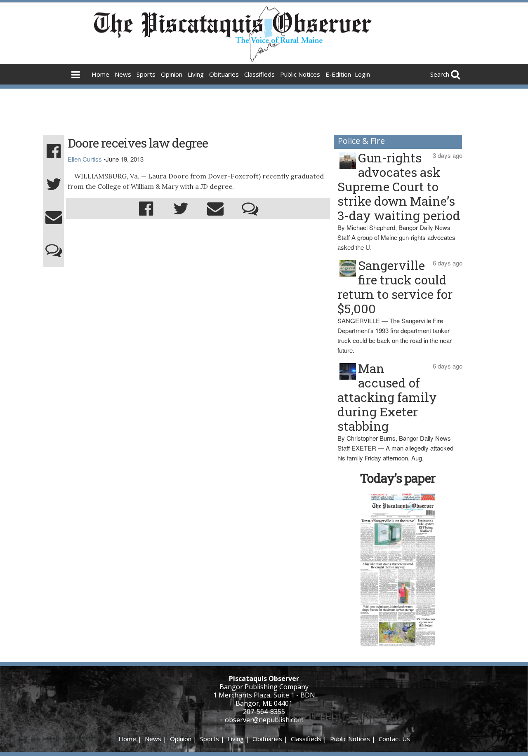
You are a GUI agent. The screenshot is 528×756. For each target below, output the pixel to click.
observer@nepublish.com (264, 720)
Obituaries (224, 74)
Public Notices (300, 74)
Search (439, 74)
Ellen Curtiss (85, 159)
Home (100, 74)
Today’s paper (397, 478)
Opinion (171, 74)
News (123, 74)
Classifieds (259, 74)
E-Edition (338, 74)
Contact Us (394, 739)
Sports (146, 74)
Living (196, 74)
